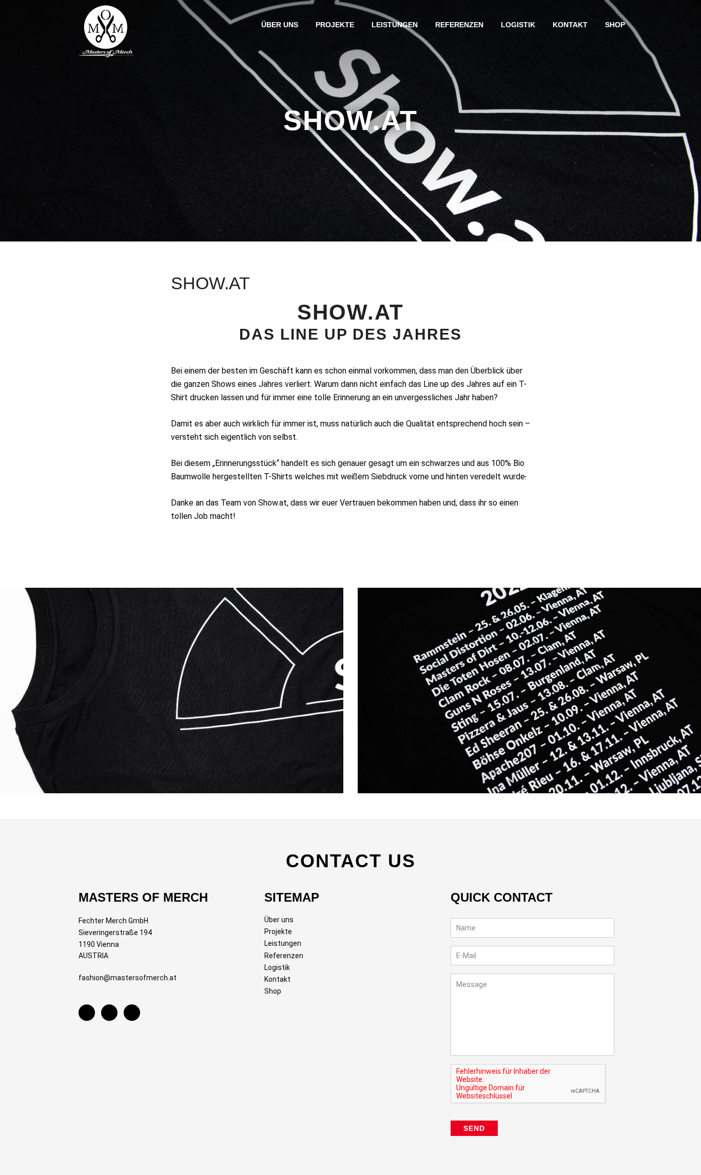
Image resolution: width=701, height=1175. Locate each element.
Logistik (277, 967)
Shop (272, 991)
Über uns (279, 920)
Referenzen (283, 956)
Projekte (278, 931)
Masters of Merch (108, 29)
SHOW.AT (210, 283)
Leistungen (282, 943)
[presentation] (529, 1084)
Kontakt (277, 979)
